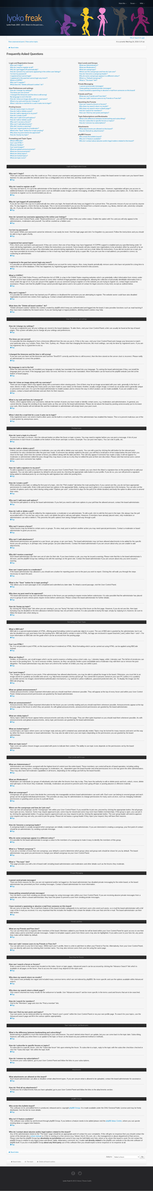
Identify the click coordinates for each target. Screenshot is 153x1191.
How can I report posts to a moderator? (24, 128)
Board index (14, 47)
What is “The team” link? (88, 80)
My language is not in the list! (20, 97)
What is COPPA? (16, 80)
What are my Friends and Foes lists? (92, 96)
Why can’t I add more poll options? (23, 117)
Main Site (122, 3)
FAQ (131, 38)
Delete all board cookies (47, 1161)
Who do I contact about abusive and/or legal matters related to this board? (106, 141)
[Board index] (76, 18)
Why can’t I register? (17, 82)
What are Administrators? (88, 65)
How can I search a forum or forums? (93, 104)
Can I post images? (17, 147)
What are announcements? (20, 151)
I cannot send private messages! (91, 86)
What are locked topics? (19, 156)
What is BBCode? (16, 140)
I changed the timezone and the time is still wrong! (28, 94)
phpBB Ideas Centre (114, 1121)
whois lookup (36, 1136)
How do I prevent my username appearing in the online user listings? (35, 71)
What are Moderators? (87, 67)
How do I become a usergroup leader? (93, 74)
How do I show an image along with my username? (29, 99)
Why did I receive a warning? (20, 126)
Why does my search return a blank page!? (95, 108)
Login (143, 38)
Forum (132, 3)
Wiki (141, 3)
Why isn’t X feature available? (90, 139)
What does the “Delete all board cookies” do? (26, 84)
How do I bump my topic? (19, 135)
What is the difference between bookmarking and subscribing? (102, 118)
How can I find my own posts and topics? (94, 113)
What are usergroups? (87, 69)
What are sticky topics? (18, 153)
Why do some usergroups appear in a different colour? (99, 76)
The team (29, 1161)
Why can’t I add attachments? (21, 124)
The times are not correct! (19, 92)
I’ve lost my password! (18, 74)
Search (137, 38)
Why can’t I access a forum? (20, 122)
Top (13, 180)
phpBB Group (74, 1108)
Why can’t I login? (16, 65)
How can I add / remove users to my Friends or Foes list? (100, 98)
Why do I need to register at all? (21, 67)
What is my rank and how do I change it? (25, 101)
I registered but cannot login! (20, 76)
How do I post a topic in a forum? (22, 109)
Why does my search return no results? (93, 106)
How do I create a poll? (18, 115)
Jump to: (109, 1157)
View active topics (32, 41)
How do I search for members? (90, 110)
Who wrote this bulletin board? (90, 136)
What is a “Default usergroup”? (90, 78)
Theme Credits (86, 1181)
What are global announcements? (22, 149)
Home (79, 1181)
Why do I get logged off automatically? (24, 69)
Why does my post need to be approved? (25, 132)
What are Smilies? (17, 145)
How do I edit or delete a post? (21, 111)
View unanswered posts (16, 41)
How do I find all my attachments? (91, 131)
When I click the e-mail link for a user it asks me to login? (30, 103)
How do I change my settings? (21, 90)
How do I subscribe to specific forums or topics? (96, 121)
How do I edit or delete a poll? (21, 120)
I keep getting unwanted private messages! (95, 88)
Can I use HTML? (16, 143)
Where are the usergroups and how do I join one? (97, 71)
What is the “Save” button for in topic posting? (27, 130)
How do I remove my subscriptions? (92, 123)
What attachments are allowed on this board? (96, 129)
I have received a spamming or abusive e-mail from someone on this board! (107, 90)
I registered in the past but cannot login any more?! (29, 78)
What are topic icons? (18, 158)
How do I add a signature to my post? (23, 113)
